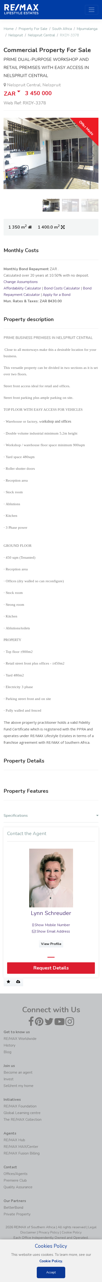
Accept (51, 1272)
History (9, 1045)
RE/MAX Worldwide (20, 1038)
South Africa (62, 28)
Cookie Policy (72, 1232)
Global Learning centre (22, 1113)
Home (9, 28)
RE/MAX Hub (14, 1140)
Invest (9, 1079)
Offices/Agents (16, 1173)
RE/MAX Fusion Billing (22, 1153)
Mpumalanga (87, 28)
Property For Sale (33, 28)
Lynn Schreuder (51, 913)
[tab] (51, 816)
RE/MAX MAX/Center (21, 1146)
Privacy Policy (49, 1232)
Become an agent (18, 1072)
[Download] (18, 981)
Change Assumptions (21, 281)
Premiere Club (15, 1180)
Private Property (17, 1214)
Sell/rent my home (18, 1085)
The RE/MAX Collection (23, 1119)
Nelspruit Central (41, 35)
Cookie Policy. (51, 1261)
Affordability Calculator (22, 288)
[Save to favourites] (8, 981)
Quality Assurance (18, 1187)
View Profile (51, 944)
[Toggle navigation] (91, 10)
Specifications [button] (16, 815)
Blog (7, 1052)
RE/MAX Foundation (20, 1106)
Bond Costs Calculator (62, 288)
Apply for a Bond (56, 294)
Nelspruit (15, 35)
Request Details (51, 968)
